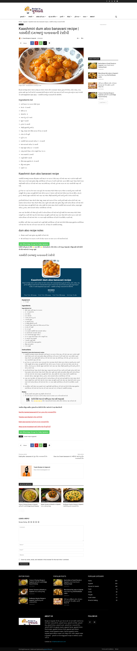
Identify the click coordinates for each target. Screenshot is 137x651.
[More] (49, 43)
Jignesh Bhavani (48, 649)
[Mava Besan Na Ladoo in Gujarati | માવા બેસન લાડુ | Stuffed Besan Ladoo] (92, 75)
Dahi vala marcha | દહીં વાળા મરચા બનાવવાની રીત (34, 422)
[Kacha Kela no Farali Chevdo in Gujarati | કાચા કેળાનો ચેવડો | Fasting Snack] (92, 66)
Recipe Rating (23, 522)
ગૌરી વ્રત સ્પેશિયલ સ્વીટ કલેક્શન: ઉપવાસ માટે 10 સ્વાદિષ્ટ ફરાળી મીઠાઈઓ (107, 84)
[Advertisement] (103, 37)
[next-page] (23, 510)
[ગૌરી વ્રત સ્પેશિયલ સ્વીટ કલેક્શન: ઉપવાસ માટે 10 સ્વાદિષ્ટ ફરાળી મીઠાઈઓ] (92, 85)
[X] (112, 1)
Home (20, 22)
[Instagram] (109, 1)
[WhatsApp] (41, 43)
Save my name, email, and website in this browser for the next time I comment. (45, 559)
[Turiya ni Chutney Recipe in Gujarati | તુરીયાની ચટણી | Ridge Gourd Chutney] (29, 495)
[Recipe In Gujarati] (34, 9)
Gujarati (25, 22)
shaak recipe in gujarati (30, 436)
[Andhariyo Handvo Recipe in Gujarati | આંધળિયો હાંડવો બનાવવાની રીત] (73, 495)
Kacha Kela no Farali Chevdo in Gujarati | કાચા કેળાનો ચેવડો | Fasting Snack (107, 65)
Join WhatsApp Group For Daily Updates (34, 244)
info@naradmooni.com (59, 641)
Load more (102, 102)
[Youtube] (117, 1)
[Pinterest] (36, 43)
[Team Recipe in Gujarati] (20, 38)
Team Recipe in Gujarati (29, 38)
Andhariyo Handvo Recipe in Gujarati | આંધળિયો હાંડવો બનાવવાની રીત (37, 600)
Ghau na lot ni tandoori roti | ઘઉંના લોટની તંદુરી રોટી (35, 427)
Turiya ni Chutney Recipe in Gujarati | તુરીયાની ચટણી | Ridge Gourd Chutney (107, 94)
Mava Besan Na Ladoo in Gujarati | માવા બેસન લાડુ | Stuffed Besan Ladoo (108, 75)
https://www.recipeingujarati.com (42, 469)
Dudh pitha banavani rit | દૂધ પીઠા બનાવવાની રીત (33, 456)
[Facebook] (107, 1)
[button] (116, 16)
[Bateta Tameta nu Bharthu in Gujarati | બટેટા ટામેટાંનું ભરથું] (51, 495)
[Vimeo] (115, 1)
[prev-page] (20, 510)
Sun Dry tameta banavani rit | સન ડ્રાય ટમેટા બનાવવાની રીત (37, 412)
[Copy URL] (45, 43)
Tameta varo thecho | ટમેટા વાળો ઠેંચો (30, 417)
